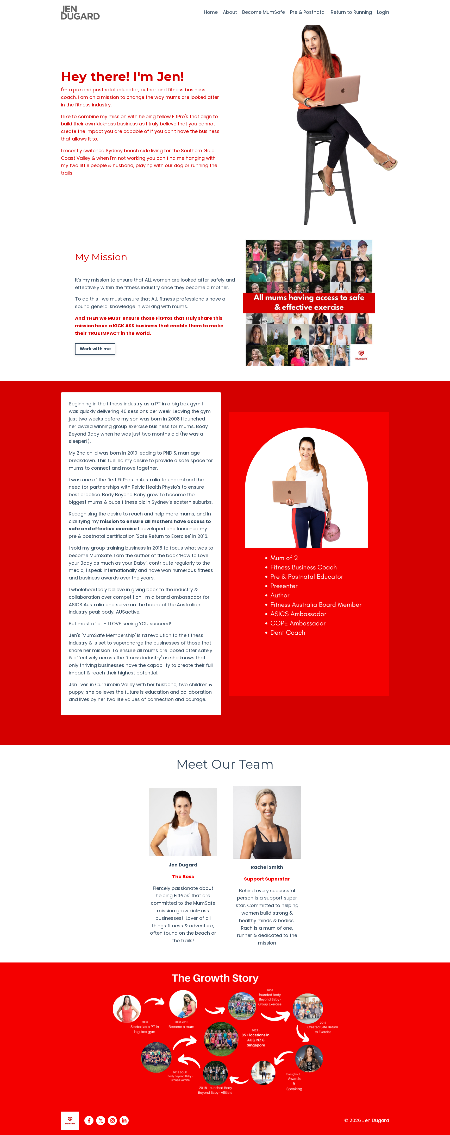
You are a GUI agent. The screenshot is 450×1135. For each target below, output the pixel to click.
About (230, 12)
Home (211, 12)
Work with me (95, 349)
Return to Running (351, 12)
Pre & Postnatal (308, 12)
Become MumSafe (263, 12)
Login (383, 12)
